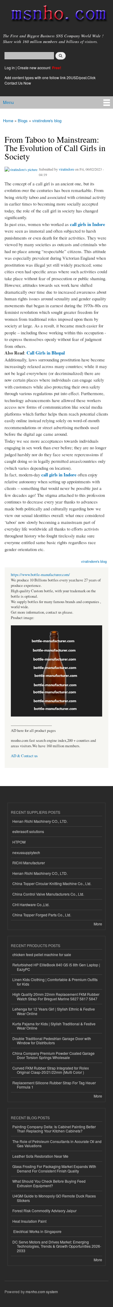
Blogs (23, 120)
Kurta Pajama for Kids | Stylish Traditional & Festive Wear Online (54, 1025)
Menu (8, 102)
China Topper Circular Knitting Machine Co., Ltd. (51, 883)
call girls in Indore (87, 224)
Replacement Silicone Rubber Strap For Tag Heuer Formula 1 (54, 1084)
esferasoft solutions (28, 831)
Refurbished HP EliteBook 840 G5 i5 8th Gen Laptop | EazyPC (56, 966)
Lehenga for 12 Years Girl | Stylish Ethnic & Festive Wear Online (53, 1011)
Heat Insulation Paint (29, 1221)
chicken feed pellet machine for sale (41, 954)
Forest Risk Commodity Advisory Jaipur (44, 1210)
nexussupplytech (26, 852)
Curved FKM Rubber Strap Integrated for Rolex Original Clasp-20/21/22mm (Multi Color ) (50, 1070)
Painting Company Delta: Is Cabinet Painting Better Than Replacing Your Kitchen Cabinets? (54, 1128)
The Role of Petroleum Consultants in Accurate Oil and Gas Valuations (57, 1143)
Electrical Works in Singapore (36, 1231)
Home (8, 120)
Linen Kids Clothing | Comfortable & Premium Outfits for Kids (55, 981)
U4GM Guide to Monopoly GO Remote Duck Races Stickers (54, 1198)
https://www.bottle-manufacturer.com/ (40, 574)
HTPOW (19, 841)
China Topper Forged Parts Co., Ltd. (41, 914)
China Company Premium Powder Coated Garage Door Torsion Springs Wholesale (53, 1055)
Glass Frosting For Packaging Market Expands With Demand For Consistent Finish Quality (54, 1168)
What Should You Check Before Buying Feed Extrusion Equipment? (49, 1183)
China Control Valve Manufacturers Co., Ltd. (48, 894)
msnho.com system (42, 1291)
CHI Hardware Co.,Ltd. (30, 904)
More (98, 923)
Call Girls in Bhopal (46, 352)
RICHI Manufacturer (28, 862)
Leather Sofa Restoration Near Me (40, 1156)
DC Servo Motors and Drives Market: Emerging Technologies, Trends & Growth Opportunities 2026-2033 (56, 1246)
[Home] (56, 14)
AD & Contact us (24, 755)
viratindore (66, 169)
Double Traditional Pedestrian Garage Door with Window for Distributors (51, 1040)
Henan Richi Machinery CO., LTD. (39, 821)
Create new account (34, 67)
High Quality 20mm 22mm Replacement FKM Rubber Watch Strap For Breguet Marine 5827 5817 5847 (55, 996)
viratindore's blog (46, 120)
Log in (10, 67)
